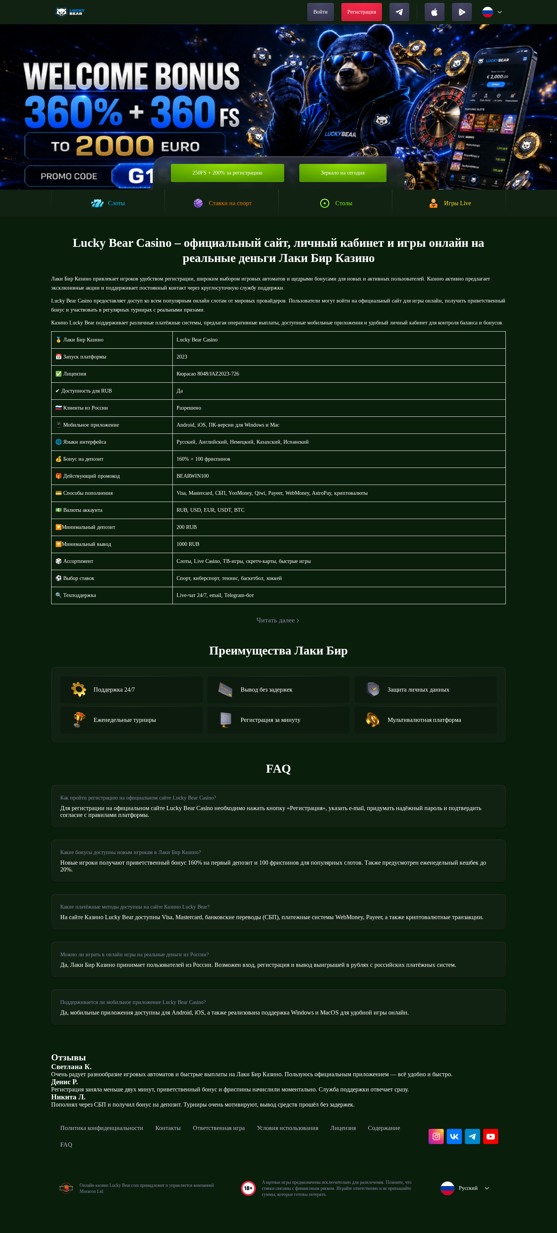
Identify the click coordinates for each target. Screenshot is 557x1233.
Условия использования (287, 1128)
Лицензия (343, 1128)
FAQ (66, 1144)
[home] (70, 12)
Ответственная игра (219, 1128)
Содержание (384, 1128)
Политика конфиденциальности (101, 1128)
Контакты (168, 1128)
